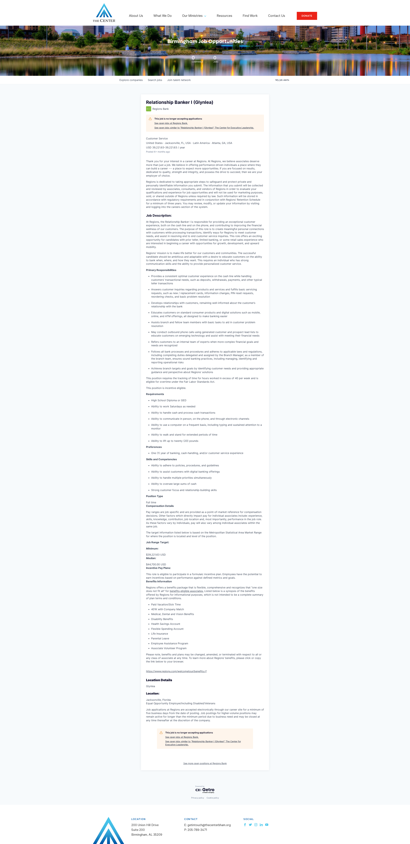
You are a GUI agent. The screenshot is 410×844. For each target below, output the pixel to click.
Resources (224, 16)
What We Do (162, 16)
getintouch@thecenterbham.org (209, 825)
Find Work (250, 16)
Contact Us (276, 16)
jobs (155, 80)
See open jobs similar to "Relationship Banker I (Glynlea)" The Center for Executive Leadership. (204, 127)
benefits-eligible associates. (187, 591)
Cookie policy (213, 798)
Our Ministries (192, 16)
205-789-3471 (197, 830)
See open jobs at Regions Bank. (171, 123)
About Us (136, 16)
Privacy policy (197, 798)
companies (131, 80)
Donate (307, 15)
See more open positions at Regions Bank (205, 763)
